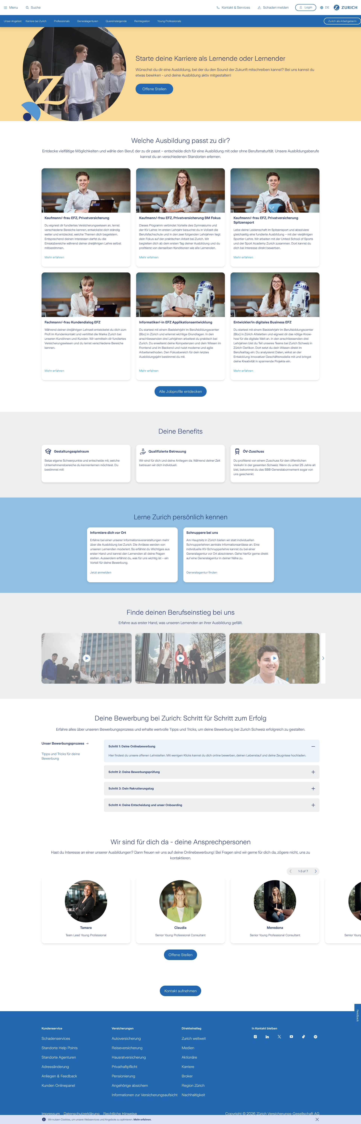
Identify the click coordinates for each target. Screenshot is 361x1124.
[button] (11, 7)
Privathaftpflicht (124, 1067)
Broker (187, 1076)
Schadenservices (56, 1038)
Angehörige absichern (130, 1085)
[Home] (345, 7)
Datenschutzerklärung (81, 1114)
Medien (188, 1048)
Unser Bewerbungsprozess (63, 743)
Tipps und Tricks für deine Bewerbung (61, 756)
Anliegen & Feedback (59, 1076)
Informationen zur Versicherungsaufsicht (144, 1095)
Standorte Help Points (60, 1048)
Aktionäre (189, 1057)
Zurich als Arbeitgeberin (342, 21)
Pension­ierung (123, 1076)
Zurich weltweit (194, 1038)
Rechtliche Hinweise (120, 1114)
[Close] (317, 1119)
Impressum (51, 1114)
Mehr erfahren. (142, 1119)
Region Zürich (193, 1085)
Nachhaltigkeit (193, 1095)
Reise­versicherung (127, 1048)
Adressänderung (55, 1067)
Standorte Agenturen (59, 1057)
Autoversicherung (126, 1038)
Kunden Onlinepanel (58, 1085)
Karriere (188, 1067)
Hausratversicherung (129, 1057)
